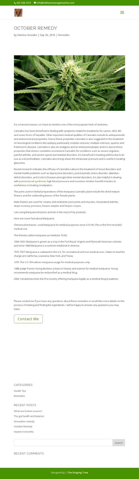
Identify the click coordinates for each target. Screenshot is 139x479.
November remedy (24, 421)
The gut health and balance (29, 416)
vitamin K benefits (24, 431)
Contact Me (28, 318)
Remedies (64, 35)
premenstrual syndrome (32, 181)
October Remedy (23, 426)
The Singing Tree (77, 472)
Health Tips (20, 390)
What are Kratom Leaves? (28, 411)
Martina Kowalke (27, 35)
